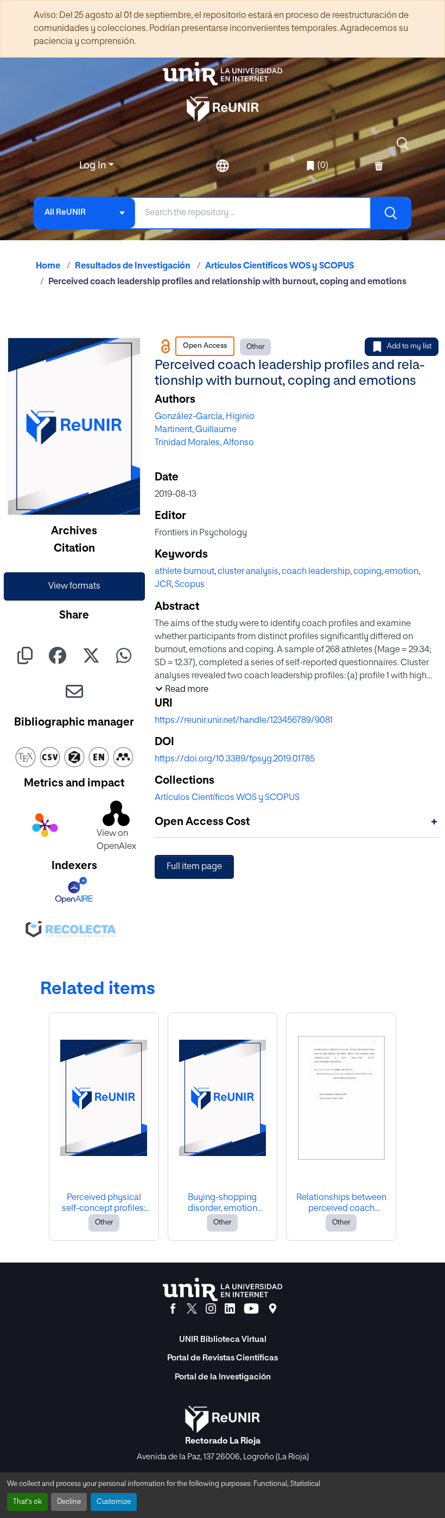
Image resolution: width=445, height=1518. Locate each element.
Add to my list (409, 346)
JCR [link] (163, 584)
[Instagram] (211, 1308)
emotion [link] (401, 571)
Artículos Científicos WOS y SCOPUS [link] (279, 266)
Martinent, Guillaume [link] (196, 430)
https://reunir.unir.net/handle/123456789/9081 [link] (244, 720)
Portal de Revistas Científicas (222, 1358)
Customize (114, 1501)
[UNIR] (222, 1289)
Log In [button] (94, 166)
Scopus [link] (190, 584)
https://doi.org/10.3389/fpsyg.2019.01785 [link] (235, 759)
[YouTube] (251, 1308)
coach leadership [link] (316, 571)
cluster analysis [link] (248, 571)
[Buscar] (390, 213)
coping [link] (367, 571)
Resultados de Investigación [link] (132, 266)
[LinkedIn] (230, 1308)
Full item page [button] (194, 867)
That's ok (27, 1501)
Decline (69, 1501)
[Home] (222, 73)
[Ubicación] (273, 1308)
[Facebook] (173, 1308)
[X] (192, 1308)
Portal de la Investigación (223, 1377)
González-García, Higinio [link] (205, 417)
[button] (402, 143)
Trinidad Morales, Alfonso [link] (204, 443)
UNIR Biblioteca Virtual (222, 1339)
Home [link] (48, 266)
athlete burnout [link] (184, 571)
